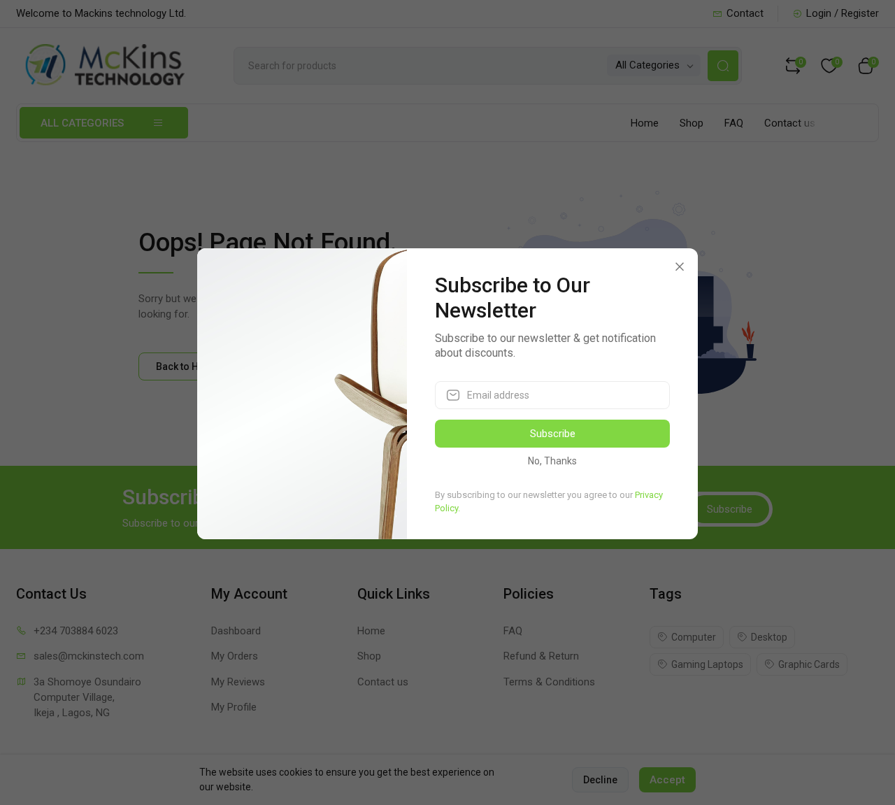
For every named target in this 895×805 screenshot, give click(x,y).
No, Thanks (552, 460)
